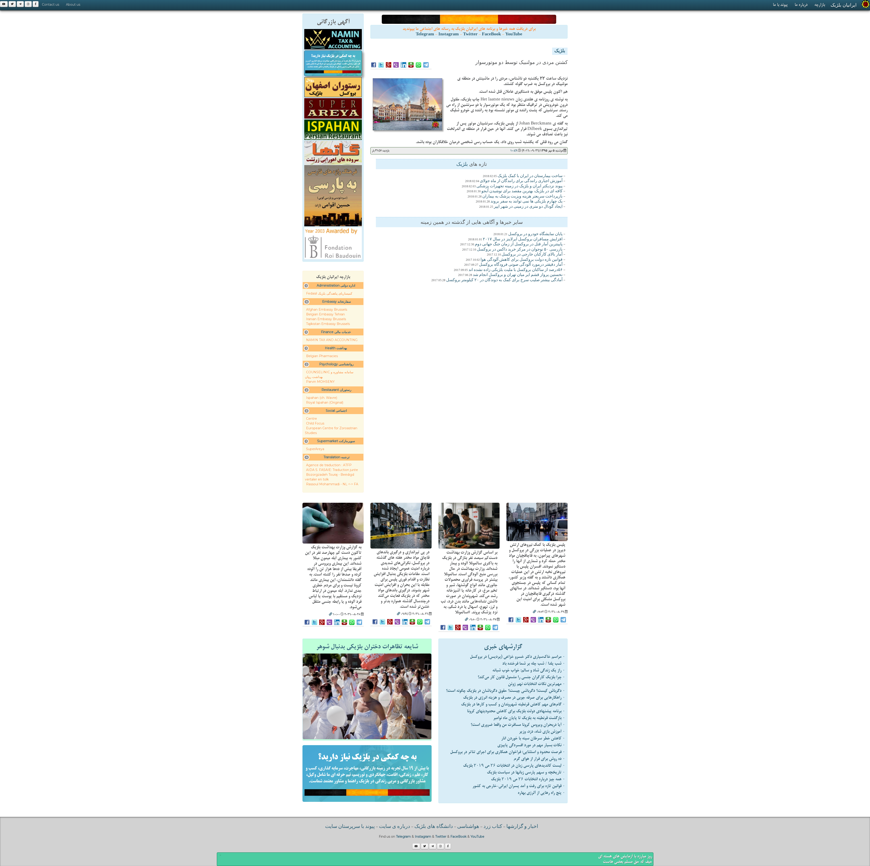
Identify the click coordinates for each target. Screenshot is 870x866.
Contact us (50, 4)
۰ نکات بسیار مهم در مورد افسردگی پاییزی (531, 745)
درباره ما (801, 4)
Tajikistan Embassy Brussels (328, 324)
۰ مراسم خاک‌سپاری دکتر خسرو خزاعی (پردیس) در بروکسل (517, 656)
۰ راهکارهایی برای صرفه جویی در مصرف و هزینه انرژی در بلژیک (514, 697)
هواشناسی (468, 826)
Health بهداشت (336, 348)
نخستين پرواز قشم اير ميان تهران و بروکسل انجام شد (518, 275)
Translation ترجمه (337, 457)
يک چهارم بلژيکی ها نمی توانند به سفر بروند (527, 202)
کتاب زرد (492, 826)
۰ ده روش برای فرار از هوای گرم (539, 758)
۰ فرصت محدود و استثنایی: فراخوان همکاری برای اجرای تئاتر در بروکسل (507, 752)
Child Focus (315, 423)
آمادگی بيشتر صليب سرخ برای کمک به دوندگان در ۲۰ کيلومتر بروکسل (504, 280)
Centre (311, 419)
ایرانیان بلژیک (844, 4)
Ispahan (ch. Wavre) (321, 398)
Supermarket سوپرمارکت (336, 441)
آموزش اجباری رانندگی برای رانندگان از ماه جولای (521, 181)
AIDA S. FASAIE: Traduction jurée (332, 470)
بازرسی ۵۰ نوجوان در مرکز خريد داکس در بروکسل (520, 250)
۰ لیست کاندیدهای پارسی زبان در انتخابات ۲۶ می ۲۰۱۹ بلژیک (514, 765)
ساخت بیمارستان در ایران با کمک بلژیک (530, 176)
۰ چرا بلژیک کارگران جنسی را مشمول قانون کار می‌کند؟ (521, 677)
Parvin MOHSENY (320, 382)
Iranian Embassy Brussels (326, 319)
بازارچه (819, 4)
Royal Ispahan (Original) (324, 402)
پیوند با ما (780, 4)
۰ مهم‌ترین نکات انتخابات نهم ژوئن (536, 684)
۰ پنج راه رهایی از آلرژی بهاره (541, 792)
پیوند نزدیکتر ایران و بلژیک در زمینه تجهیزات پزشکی (519, 186)
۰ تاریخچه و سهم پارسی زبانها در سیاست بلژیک (526, 772)
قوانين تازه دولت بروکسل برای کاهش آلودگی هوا (522, 260)
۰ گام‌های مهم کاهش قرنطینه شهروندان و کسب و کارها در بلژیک (513, 704)
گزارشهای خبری (503, 647)
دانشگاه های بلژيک (433, 826)
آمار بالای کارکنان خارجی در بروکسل (532, 255)
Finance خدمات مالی (336, 332)
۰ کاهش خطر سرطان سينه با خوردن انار (533, 738)
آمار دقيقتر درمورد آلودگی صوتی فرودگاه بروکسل (521, 265)
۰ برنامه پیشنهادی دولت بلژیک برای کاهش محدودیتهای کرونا (516, 711)
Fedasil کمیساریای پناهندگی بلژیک (329, 293)
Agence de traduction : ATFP (329, 465)
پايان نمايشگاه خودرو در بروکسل (535, 234)
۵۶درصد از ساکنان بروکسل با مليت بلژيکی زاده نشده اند (516, 270)
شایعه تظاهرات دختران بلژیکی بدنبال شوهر (367, 647)
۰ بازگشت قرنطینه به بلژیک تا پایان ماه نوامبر (529, 718)
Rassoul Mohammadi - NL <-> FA (332, 484)
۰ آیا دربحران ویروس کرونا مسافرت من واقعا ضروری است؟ (518, 724)
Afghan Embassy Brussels (326, 309)
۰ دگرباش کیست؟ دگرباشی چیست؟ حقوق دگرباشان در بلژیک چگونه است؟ (505, 690)
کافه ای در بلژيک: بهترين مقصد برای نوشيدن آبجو (522, 191)
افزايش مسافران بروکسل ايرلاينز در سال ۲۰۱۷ (523, 239)
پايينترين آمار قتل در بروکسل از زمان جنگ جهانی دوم (519, 244)
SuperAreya (315, 449)
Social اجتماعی (336, 411)
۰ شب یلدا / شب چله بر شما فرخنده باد (533, 663)
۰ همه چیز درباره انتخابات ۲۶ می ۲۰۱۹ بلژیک (528, 779)
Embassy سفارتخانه (336, 302)
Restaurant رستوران (336, 390)
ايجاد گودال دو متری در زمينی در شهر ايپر (528, 207)
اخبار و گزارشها (522, 826)
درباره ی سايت (394, 826)
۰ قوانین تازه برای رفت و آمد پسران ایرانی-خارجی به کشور (518, 786)
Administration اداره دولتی (336, 285)
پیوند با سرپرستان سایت (350, 826)
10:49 (513, 150)
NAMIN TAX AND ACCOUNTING (332, 340)
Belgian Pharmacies (322, 356)
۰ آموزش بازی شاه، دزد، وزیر (542, 731)
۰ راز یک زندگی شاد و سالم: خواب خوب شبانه (528, 670)
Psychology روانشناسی (336, 364)
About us (73, 4)
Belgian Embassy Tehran (325, 314)
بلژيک (559, 51)
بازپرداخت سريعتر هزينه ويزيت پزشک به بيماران (522, 197)
